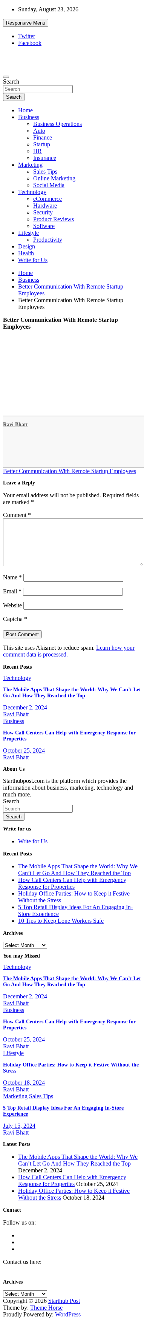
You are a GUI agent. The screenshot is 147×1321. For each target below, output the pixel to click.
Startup (41, 144)
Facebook (29, 43)
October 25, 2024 (24, 750)
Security (43, 212)
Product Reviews (53, 219)
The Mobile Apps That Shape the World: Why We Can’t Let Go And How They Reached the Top (72, 693)
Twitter (26, 36)
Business (28, 117)
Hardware (45, 205)
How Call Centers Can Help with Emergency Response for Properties (72, 883)
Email (12, 591)
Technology (32, 192)
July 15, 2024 (19, 1125)
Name (12, 577)
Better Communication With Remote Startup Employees (69, 471)
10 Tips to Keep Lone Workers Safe (61, 920)
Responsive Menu (25, 23)
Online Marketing (54, 178)
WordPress (68, 1314)
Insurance (44, 158)
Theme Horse (46, 1307)
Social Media (48, 185)
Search (11, 81)
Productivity (47, 239)
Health (26, 253)
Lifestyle (28, 233)
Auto (39, 130)
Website (12, 605)
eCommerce (47, 199)
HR (37, 151)
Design (26, 246)
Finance (42, 137)
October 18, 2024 (24, 1082)
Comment (17, 515)
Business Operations (57, 124)
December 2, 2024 (25, 707)
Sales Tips (45, 171)
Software (44, 226)
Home (25, 110)
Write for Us (32, 260)
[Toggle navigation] (6, 77)
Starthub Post (64, 1301)
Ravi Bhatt (15, 424)
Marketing (30, 164)
